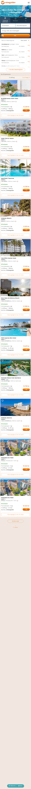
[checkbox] (2, 82)
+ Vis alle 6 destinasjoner (15, 69)
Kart (21, 785)
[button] (8, 25)
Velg (26, 110)
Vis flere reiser (15, 521)
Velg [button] (29, 45)
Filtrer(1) (12, 785)
